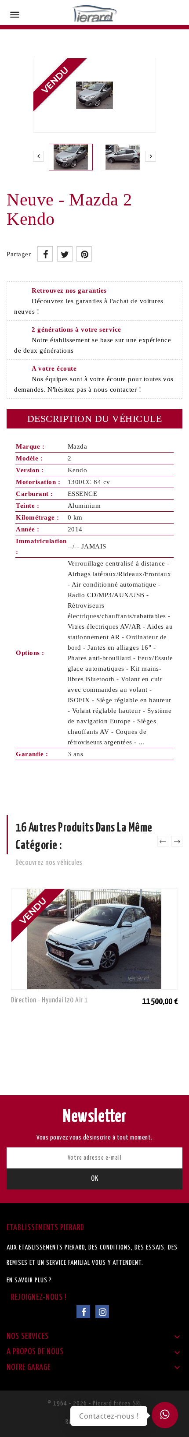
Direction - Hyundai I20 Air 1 (49, 1000)
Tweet (65, 254)
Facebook (83, 1311)
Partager (45, 254)
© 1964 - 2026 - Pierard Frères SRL (94, 1403)
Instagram (102, 1311)
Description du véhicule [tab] (94, 418)
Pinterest (84, 254)
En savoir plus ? (29, 1280)
